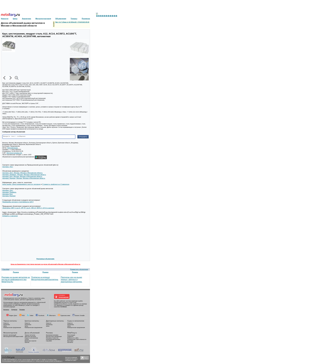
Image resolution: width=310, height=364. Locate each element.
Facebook (41, 315)
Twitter (31, 315)
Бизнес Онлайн (80, 315)
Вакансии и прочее (30, 341)
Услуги (27, 339)
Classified (5, 269)
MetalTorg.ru (72, 333)
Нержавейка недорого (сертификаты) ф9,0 (17, 202)
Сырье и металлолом (75, 321)
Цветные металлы (32, 321)
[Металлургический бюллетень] (65, 353)
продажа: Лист (7, 167)
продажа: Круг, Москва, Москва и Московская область (22, 176)
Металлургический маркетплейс (13, 336)
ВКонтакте (52, 315)
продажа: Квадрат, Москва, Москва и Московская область (23, 178)
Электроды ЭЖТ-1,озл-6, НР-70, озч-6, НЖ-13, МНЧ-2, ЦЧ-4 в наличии (28, 208)
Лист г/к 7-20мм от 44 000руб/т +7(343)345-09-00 (72, 22)
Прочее (27, 342)
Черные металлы (10, 321)
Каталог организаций (9, 335)
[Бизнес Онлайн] (34, 353)
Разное (16, 272)
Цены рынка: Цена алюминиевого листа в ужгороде (21, 184)
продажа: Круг (7, 194)
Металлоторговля (10, 333)
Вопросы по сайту (72, 338)
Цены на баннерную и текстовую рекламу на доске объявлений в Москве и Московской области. (45, 264)
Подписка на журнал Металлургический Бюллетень (44, 278)
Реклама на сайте (70, 360)
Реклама (22, 309)
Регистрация (71, 335)
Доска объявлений (32, 333)
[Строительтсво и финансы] (79, 353)
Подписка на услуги (71, 359)
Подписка (14, 309)
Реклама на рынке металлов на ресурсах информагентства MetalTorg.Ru (16, 279)
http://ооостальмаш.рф (14, 153)
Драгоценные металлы (55, 321)
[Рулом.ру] (49, 353)
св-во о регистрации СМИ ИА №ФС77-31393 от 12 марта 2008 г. (37, 359)
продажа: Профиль (9, 192)
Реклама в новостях (52, 338)
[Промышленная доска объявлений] (20, 353)
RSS (23, 315)
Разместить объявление (79, 269)
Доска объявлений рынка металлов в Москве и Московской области (23, 24)
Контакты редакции (71, 357)
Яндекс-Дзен (13, 315)
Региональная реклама (53, 339)
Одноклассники (65, 315)
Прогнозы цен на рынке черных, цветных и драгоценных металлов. (71, 279)
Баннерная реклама (52, 335)
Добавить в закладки (10, 216)
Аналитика (6, 324)
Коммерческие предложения (12, 327)
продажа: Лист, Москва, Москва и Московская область (22, 173)
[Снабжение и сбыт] (8, 353)
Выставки (70, 341)
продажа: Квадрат (9, 196)
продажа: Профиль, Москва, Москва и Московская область (24, 175)
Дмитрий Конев (12, 148)
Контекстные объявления (54, 336)
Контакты (6, 309)
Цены (5, 326)
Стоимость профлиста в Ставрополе (55, 184)
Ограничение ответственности (76, 339)
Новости (6, 323)
